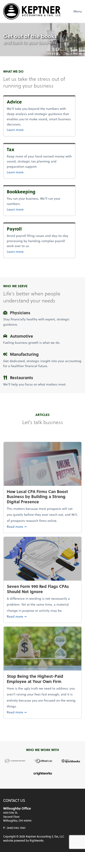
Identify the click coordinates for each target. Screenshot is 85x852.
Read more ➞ (42, 526)
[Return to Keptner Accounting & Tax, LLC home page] (32, 11)
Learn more (25, 129)
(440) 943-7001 (16, 828)
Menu (77, 11)
